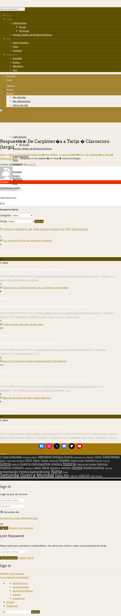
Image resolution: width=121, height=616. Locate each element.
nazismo (66, 468)
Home (3, 154)
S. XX (37, 353)
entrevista (53, 460)
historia (69, 463)
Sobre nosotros (21, 42)
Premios (108, 468)
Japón (37, 468)
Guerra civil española (35, 464)
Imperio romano (12, 467)
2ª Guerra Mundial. (11, 457)
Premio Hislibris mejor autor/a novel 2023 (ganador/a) (63, 386)
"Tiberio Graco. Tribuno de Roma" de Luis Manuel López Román (45, 306)
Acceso (9, 89)
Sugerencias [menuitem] (19, 598)
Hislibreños (11, 54)
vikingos (99, 476)
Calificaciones (19, 23)
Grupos (16, 62)
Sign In (30, 557)
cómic (98, 457)
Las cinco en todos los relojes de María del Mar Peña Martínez (43, 379)
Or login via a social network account (19, 518)
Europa (89, 460)
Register (13, 527)
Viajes (92, 476)
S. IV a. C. (113, 437)
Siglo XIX (62, 475)
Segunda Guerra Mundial (27, 475)
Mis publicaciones (22, 101)
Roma (51, 316)
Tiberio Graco (72, 316)
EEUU (29, 460)
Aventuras (101, 349)
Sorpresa (4, 454)
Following (10, 85)
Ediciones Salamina (16, 460)
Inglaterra (29, 468)
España (64, 460)
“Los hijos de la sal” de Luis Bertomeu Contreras (34, 269)
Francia (106, 460)
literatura (55, 468)
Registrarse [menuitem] (12, 605)
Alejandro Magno (30, 457)
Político (4, 316)
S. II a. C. (60, 316)
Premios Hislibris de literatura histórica (32, 34)
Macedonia (101, 437)
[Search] (24, 190)
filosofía (98, 460)
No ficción (24, 30)
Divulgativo (55, 437)
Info (8, 38)
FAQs (15, 46)
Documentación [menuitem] (21, 587)
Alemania (45, 457)
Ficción (22, 26)
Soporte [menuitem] (17, 594)
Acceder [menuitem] (10, 602)
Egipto (36, 460)
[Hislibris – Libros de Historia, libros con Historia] (16, 115)
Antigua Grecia (62, 457)
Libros (9, 19)
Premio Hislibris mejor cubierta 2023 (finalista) (59, 349)
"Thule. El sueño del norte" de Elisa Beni (28, 343)
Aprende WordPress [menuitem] (23, 590)
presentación (9, 471)
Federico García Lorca (30, 390)
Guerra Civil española (53, 390)
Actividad (17, 58)
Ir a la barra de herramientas (14, 577)
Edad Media (111, 457)
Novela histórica (93, 468)
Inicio (9, 15)
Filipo (84, 437)
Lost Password (25, 527)
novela (77, 467)
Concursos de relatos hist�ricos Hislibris (37, 154)
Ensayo (44, 460)
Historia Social (49, 433)
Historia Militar (33, 433)
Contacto (17, 50)
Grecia (91, 437)
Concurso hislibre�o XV (71, 154)
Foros (11, 154)
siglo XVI (74, 476)
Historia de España (86, 464)
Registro (10, 93)
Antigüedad (21, 316)
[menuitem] (63, 612)
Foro (15, 70)
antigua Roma (80, 457)
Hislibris (56, 464)
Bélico (105, 276)
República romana (38, 316)
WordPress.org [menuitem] (20, 583)
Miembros (18, 66)
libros (45, 467)
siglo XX (84, 475)
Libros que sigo (20, 105)
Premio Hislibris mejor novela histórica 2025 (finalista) (63, 313)
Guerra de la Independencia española (19, 280)
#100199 (30, 164)
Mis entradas (19, 97)
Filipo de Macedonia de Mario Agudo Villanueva (34, 427)
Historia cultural (16, 433)
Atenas (90, 457)
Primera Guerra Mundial (34, 471)
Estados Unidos (77, 460)
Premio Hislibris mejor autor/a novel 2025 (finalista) (62, 276)
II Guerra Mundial (24, 353)
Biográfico (109, 313)
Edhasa (3, 460)
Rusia (65, 472)
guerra (15, 464)
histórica (102, 464)
